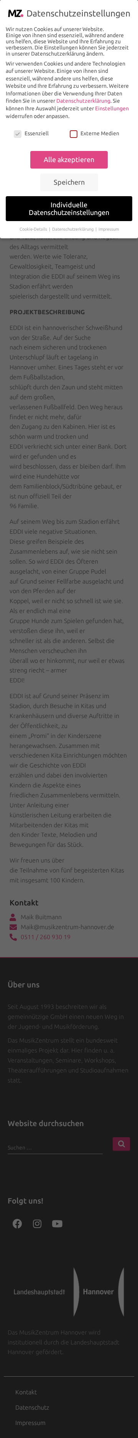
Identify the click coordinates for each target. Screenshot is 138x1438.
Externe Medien (99, 133)
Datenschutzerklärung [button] (73, 229)
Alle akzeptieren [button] (69, 159)
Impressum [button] (109, 229)
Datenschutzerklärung (83, 101)
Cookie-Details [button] (34, 229)
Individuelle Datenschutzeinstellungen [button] (69, 208)
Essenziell (37, 133)
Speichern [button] (69, 182)
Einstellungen (112, 108)
